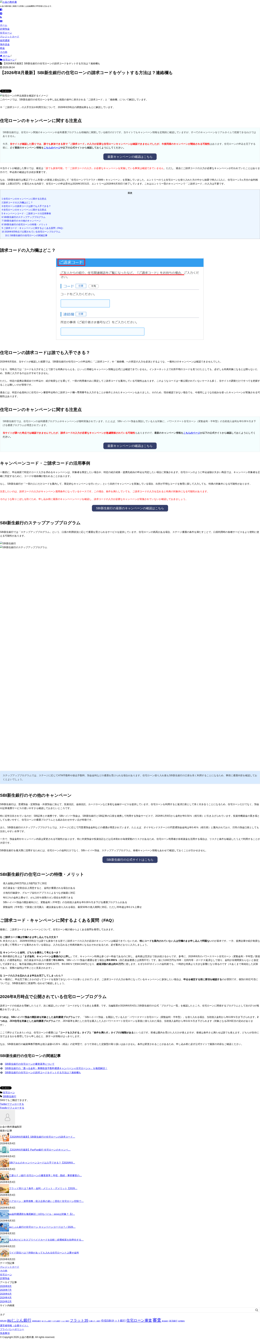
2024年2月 (6, 1301)
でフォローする (12, 1104)
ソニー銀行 (65, 1321)
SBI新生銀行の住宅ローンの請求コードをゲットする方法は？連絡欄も (43, 1072)
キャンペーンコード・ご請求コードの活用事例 (26, 213)
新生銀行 (165, 1321)
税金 (2, 48)
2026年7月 (6, 1290)
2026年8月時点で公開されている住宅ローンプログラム (31, 231)
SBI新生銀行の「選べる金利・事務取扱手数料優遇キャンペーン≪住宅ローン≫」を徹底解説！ (56, 1068)
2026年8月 (6, 1286)
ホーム (3, 25)
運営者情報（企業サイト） (14, 1325)
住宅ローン (6, 33)
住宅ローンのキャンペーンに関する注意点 (24, 198)
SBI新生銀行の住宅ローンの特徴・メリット (25, 224)
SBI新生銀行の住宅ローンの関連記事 (26, 235)
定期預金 (5, 29)
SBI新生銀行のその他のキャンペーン (21, 220)
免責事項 (5, 1333)
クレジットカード (9, 36)
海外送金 (5, 44)
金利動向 (181, 1321)
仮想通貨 (5, 40)
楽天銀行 (173, 1321)
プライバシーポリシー (12, 1329)
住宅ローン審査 (139, 1320)
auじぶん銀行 (19, 1320)
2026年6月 (6, 1294)
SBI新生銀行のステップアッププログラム (23, 217)
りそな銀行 (56, 1321)
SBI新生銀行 (9, 1096)
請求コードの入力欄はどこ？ (17, 202)
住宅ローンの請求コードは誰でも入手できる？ (26, 206)
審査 (157, 1320)
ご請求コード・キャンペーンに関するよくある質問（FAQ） (33, 228)
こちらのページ (52, 147)
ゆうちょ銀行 (47, 1321)
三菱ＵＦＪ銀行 (95, 1321)
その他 (3, 52)
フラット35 (79, 1320)
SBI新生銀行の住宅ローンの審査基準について (29, 1064)
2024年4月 (6, 1297)
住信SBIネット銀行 (113, 1320)
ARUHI (3, 1321)
